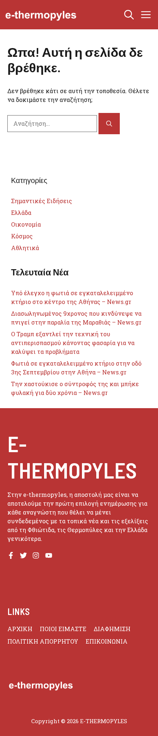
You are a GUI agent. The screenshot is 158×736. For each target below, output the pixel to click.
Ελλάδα (21, 212)
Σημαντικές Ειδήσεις (41, 201)
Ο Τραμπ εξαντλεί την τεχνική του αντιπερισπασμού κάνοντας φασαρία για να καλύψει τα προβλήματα (72, 342)
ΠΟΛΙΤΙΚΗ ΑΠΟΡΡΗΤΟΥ (42, 641)
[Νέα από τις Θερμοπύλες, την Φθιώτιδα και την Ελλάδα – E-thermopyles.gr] (41, 14)
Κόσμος (22, 236)
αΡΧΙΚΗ (19, 629)
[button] (129, 14)
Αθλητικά (25, 248)
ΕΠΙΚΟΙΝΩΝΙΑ (107, 641)
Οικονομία (26, 224)
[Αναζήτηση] (109, 123)
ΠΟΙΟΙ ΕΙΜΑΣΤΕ (63, 629)
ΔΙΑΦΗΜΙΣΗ (112, 629)
